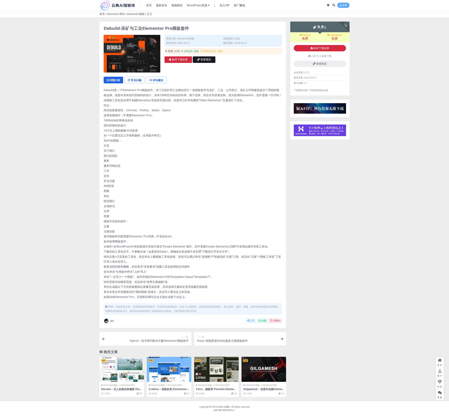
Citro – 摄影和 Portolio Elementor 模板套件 (216, 390)
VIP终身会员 (336, 35)
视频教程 (177, 5)
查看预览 (205, 59)
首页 (149, 5)
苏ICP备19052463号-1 (224, 410)
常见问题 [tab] (136, 80)
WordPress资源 (197, 5)
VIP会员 (306, 35)
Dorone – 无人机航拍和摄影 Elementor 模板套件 (121, 390)
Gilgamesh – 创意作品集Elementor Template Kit (263, 390)
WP (112, 321)
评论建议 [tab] (158, 80)
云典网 (226, 406)
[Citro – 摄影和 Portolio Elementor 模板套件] (216, 369)
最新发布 (161, 5)
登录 (344, 5)
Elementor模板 (136, 14)
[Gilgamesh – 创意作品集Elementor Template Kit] (264, 369)
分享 (252, 320)
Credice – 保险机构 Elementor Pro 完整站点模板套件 (169, 390)
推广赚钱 (239, 5)
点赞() (276, 320)
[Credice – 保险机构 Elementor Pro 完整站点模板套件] (169, 369)
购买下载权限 (180, 59)
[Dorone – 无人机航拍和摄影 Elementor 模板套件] (121, 369)
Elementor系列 (116, 14)
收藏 (264, 320)
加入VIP (225, 5)
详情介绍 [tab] (114, 80)
